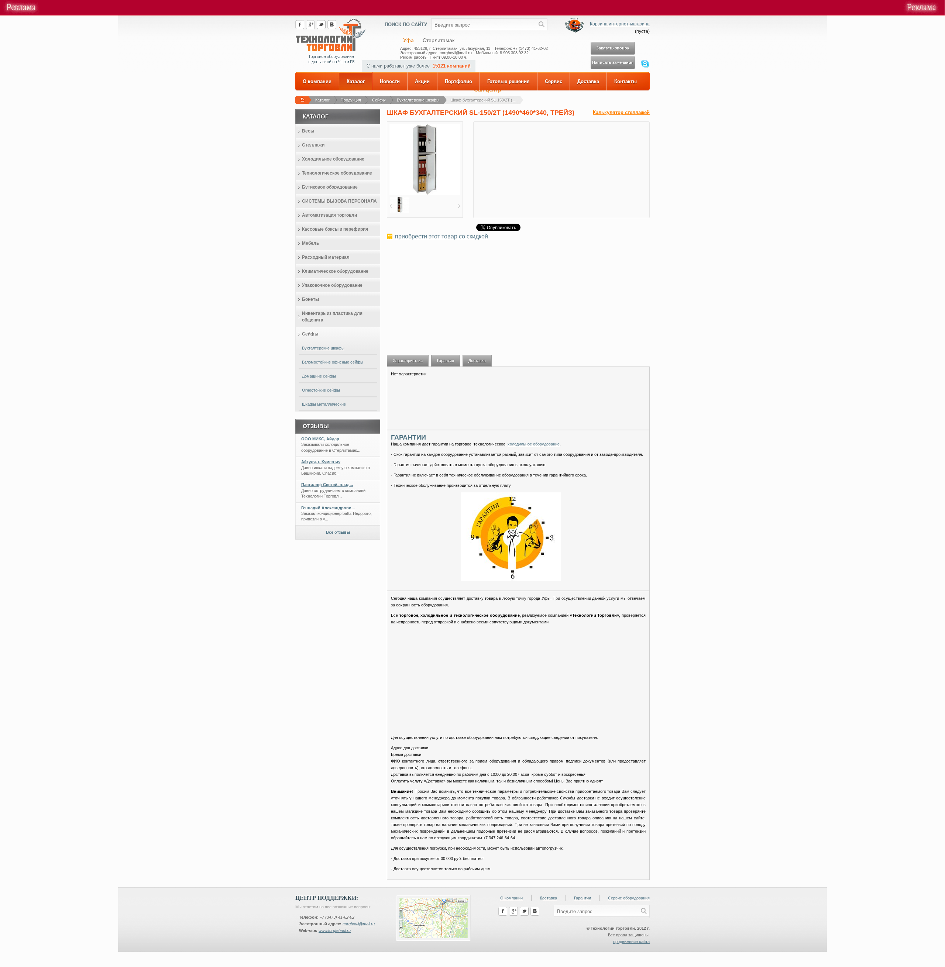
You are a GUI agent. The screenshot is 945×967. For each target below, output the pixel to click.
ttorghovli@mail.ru (359, 924)
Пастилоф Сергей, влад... (327, 484)
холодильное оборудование (534, 444)
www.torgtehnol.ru (335, 930)
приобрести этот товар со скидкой (441, 236)
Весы (308, 131)
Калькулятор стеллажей (621, 112)
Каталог (356, 81)
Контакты (625, 81)
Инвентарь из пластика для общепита (332, 317)
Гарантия (445, 360)
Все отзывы (338, 532)
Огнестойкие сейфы (321, 390)
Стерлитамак (438, 40)
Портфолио (458, 81)
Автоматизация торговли (329, 215)
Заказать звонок (612, 48)
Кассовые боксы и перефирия (335, 229)
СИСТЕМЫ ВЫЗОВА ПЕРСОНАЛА (339, 201)
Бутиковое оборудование (330, 187)
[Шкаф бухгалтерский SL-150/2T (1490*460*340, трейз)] (424, 193)
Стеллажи (313, 145)
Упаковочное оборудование (332, 285)
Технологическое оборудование (337, 173)
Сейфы (379, 100)
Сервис (553, 81)
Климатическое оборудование (335, 271)
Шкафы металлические (324, 404)
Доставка (588, 81)
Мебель (310, 243)
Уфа (408, 40)
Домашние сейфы (319, 376)
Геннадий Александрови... (328, 508)
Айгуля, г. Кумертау (320, 462)
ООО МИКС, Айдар (320, 439)
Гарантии (582, 898)
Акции (422, 81)
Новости (390, 81)
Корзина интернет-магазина (620, 24)
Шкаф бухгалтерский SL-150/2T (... (483, 100)
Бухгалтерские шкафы (418, 100)
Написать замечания (612, 62)
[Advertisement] (518, 301)
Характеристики (408, 360)
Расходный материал (326, 257)
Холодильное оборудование (333, 159)
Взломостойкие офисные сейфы (332, 362)
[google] (310, 27)
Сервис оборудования (629, 898)
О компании (317, 81)
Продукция (351, 100)
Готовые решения (508, 81)
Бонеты (310, 299)
